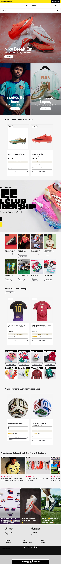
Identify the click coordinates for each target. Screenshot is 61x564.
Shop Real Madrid (23, 259)
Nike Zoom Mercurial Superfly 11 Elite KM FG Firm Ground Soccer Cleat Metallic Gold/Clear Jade (17, 156)
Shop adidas (8, 256)
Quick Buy (17, 174)
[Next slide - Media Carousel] (60, 513)
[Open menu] (3, 6)
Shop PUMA (8, 282)
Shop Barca (15, 108)
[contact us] (6, 558)
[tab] (13, 549)
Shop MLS (21, 282)
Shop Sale (34, 283)
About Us (8, 549)
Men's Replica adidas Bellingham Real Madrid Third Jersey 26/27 (41, 332)
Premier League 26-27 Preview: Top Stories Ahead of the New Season (12, 488)
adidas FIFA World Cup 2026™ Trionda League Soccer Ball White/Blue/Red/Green (40, 431)
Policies (42, 549)
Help (24, 549)
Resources (8, 551)
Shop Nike (9, 56)
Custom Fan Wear (50, 370)
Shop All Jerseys (9, 295)
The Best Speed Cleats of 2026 (37, 487)
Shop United (47, 258)
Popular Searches (27, 551)
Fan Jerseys (24, 370)
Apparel (37, 386)
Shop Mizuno (35, 256)
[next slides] (28, 152)
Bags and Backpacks (50, 386)
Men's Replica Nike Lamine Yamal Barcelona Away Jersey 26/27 (16, 332)
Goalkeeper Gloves (11, 386)
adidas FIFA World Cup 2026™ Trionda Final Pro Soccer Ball (16, 431)
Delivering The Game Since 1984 (12, 1)
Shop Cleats (30, 208)
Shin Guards (24, 386)
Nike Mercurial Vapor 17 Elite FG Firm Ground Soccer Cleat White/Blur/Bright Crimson (41, 156)
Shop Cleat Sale (48, 282)
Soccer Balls (37, 370)
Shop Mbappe (45, 108)
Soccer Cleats (11, 370)
